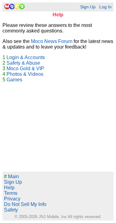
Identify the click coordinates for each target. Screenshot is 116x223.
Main (11, 176)
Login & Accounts (25, 57)
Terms (10, 193)
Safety (11, 209)
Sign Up (88, 7)
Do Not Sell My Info (25, 204)
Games (14, 79)
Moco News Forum (51, 41)
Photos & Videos (24, 74)
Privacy (12, 198)
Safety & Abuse (23, 63)
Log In (105, 7)
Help (9, 187)
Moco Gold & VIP (25, 68)
